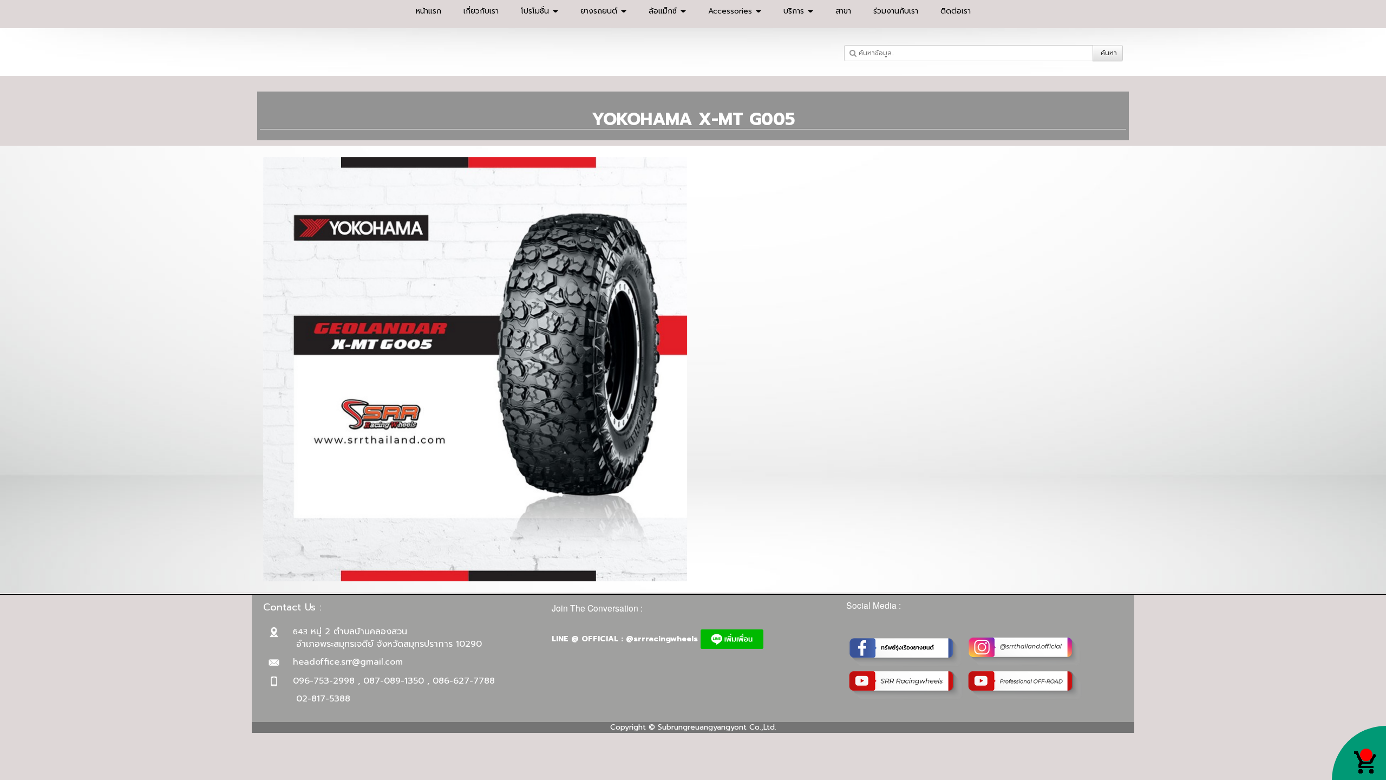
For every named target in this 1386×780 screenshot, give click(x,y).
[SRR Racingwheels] (905, 684)
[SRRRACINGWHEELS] (1024, 650)
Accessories (731, 11)
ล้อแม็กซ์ (664, 11)
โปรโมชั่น (536, 11)
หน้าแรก (428, 11)
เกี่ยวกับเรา (481, 11)
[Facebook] (905, 650)
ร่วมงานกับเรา (895, 11)
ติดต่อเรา (955, 11)
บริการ (795, 11)
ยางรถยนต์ (600, 11)
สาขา (843, 11)
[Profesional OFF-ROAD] (1024, 684)
